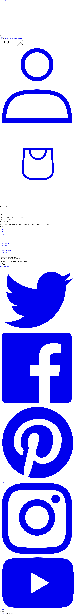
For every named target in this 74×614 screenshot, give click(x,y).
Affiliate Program (5, 252)
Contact (3, 247)
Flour (3, 231)
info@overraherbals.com (4, 266)
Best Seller (4, 238)
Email (9, 219)
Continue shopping (3, 209)
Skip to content (3, 0)
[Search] (37, 42)
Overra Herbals (5, 613)
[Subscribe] (10, 219)
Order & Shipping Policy (6, 243)
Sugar (3, 229)
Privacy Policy (4, 245)
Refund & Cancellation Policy (7, 250)
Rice (2, 236)
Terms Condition (5, 248)
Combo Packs (4, 234)
